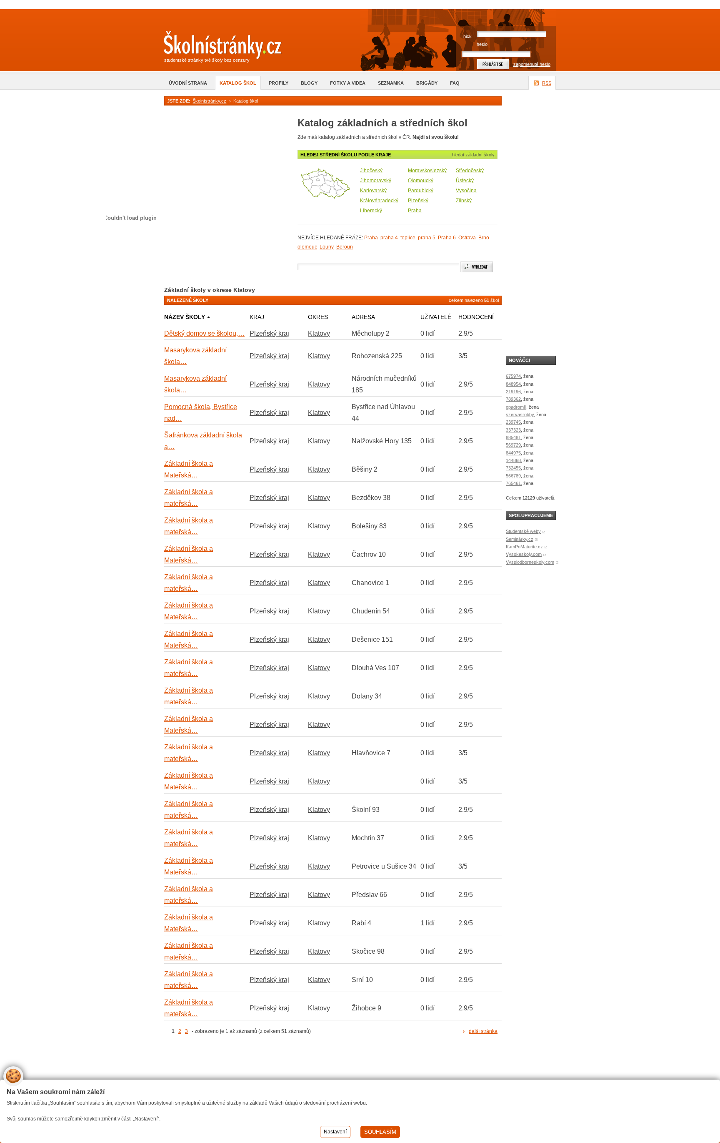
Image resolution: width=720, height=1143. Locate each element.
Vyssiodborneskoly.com (530, 562)
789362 (513, 399)
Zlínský (464, 200)
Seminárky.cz (519, 539)
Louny (327, 247)
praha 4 (389, 238)
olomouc (307, 247)
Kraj (257, 317)
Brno (483, 238)
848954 (513, 384)
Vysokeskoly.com (524, 554)
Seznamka (391, 82)
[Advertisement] (261, 1068)
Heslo (482, 44)
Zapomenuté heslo (531, 64)
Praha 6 (447, 238)
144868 (513, 460)
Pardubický (420, 190)
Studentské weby (523, 531)
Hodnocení (476, 317)
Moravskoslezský (427, 170)
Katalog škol (238, 82)
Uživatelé (435, 317)
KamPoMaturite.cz (524, 546)
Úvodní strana (188, 82)
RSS (546, 82)
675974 (513, 376)
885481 (513, 437)
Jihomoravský (375, 180)
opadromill (516, 406)
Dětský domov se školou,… (204, 333)
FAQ (455, 82)
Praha (415, 211)
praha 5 (426, 238)
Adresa (363, 317)
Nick (467, 36)
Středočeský (470, 170)
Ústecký (465, 180)
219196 (513, 391)
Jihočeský (371, 170)
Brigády (427, 82)
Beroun (344, 247)
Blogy (309, 82)
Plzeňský (418, 200)
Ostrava (467, 238)
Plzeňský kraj (269, 333)
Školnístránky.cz (209, 100)
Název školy (184, 317)
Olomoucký (420, 180)
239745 (513, 422)
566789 (513, 475)
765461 (513, 483)
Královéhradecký (379, 200)
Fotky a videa (347, 82)
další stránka (483, 1031)
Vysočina (466, 190)
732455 (513, 467)
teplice (407, 238)
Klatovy (319, 333)
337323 (513, 429)
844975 (513, 452)
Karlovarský (373, 190)
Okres (318, 317)
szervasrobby (520, 414)
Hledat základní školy (473, 154)
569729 (513, 444)
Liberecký (371, 211)
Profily (278, 82)
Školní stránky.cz (216, 47)
